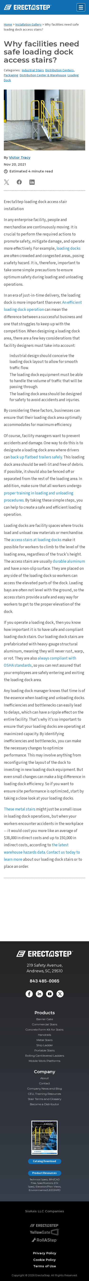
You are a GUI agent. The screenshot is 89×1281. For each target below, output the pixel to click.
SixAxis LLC (34, 1211)
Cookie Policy (44, 1260)
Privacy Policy (44, 1253)
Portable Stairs (44, 1050)
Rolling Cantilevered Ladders (44, 1055)
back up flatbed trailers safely (36, 457)
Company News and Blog (44, 1088)
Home (8, 24)
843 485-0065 (44, 980)
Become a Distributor (44, 1104)
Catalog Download (44, 1161)
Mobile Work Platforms (44, 1061)
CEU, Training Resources (44, 1093)
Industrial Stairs (33, 70)
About (44, 1078)
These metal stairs (19, 809)
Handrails (44, 1035)
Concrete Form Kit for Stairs (44, 1029)
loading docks (68, 248)
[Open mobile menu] (81, 7)
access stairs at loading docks (36, 540)
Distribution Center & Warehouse (43, 75)
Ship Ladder (44, 1045)
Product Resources (44, 1173)
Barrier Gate (44, 1019)
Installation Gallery (28, 24)
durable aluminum (69, 561)
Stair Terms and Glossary (44, 1099)
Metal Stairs (44, 1040)
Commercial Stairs (44, 1024)
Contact (44, 1083)
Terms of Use (44, 1266)
